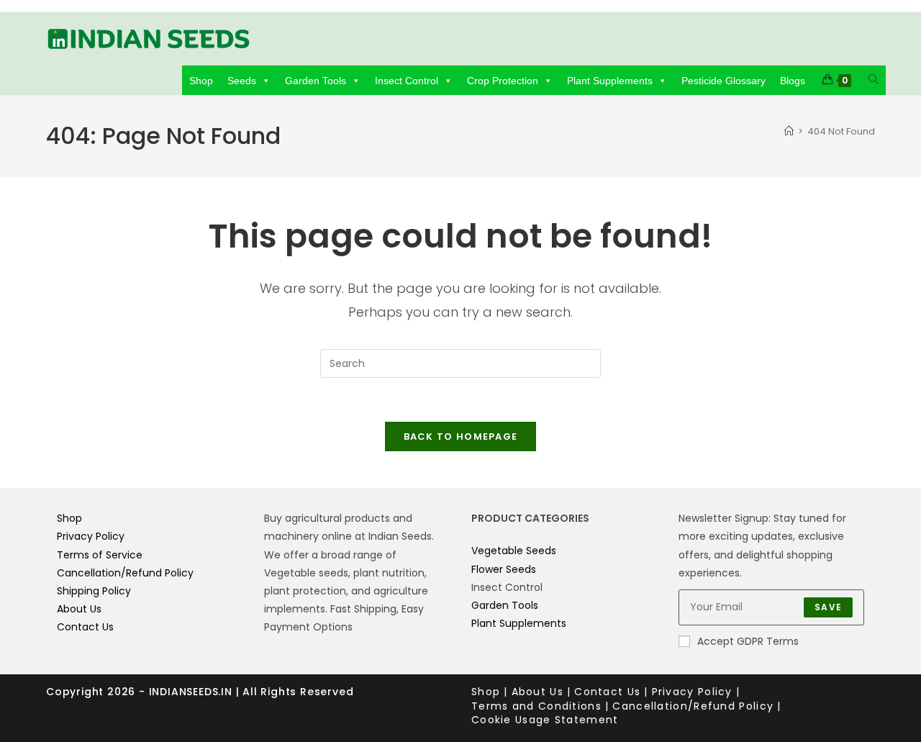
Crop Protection (502, 80)
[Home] (789, 131)
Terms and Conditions (536, 706)
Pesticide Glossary (723, 80)
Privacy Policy (90, 536)
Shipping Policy (94, 591)
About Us (79, 609)
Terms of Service (99, 555)
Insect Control (406, 80)
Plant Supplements (610, 80)
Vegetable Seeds (513, 550)
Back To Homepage (461, 436)
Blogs (792, 80)
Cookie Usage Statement (545, 719)
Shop (201, 80)
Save (828, 607)
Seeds (241, 80)
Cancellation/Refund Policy (125, 573)
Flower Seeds (503, 569)
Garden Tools (315, 80)
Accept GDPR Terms (748, 641)
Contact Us (85, 627)
